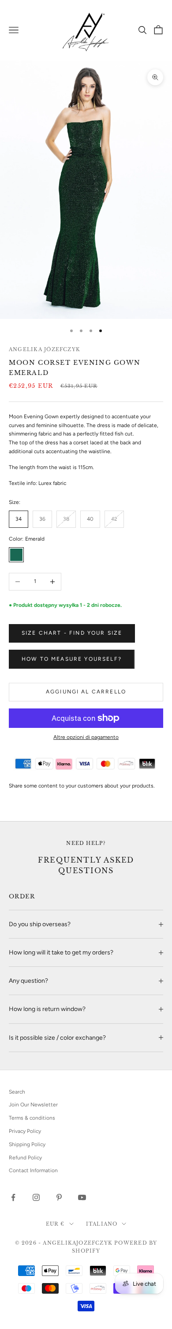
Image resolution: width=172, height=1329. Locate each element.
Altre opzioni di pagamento (86, 737)
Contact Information (33, 1170)
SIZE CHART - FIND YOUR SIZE (72, 633)
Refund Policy (25, 1158)
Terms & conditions (32, 1118)
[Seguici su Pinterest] (59, 1197)
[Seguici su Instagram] (36, 1197)
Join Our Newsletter (33, 1105)
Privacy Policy (25, 1131)
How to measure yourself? (72, 659)
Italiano (102, 1224)
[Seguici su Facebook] (13, 1197)
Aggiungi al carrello (86, 692)
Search (17, 1092)
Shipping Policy (27, 1144)
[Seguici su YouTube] (82, 1197)
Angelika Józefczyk (44, 349)
